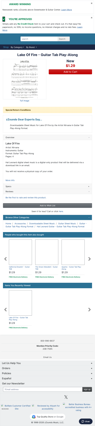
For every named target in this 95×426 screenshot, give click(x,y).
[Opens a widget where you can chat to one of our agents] (86, 422)
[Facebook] (29, 398)
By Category (17, 47)
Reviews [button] (47, 191)
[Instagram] (47, 398)
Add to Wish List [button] (47, 205)
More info (10, 180)
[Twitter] (66, 398)
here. (61, 211)
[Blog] (10, 398)
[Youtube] (84, 398)
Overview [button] (47, 137)
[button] (24, 79)
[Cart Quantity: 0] (77, 39)
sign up (87, 389)
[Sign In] (83, 39)
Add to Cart (70, 71)
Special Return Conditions (18, 110)
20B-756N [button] (48, 347)
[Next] (89, 257)
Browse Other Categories (47, 217)
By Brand (30, 47)
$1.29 (12, 272)
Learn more (66, 9)
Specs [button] (47, 186)
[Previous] (5, 257)
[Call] (89, 39)
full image (24, 100)
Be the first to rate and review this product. (26, 197)
